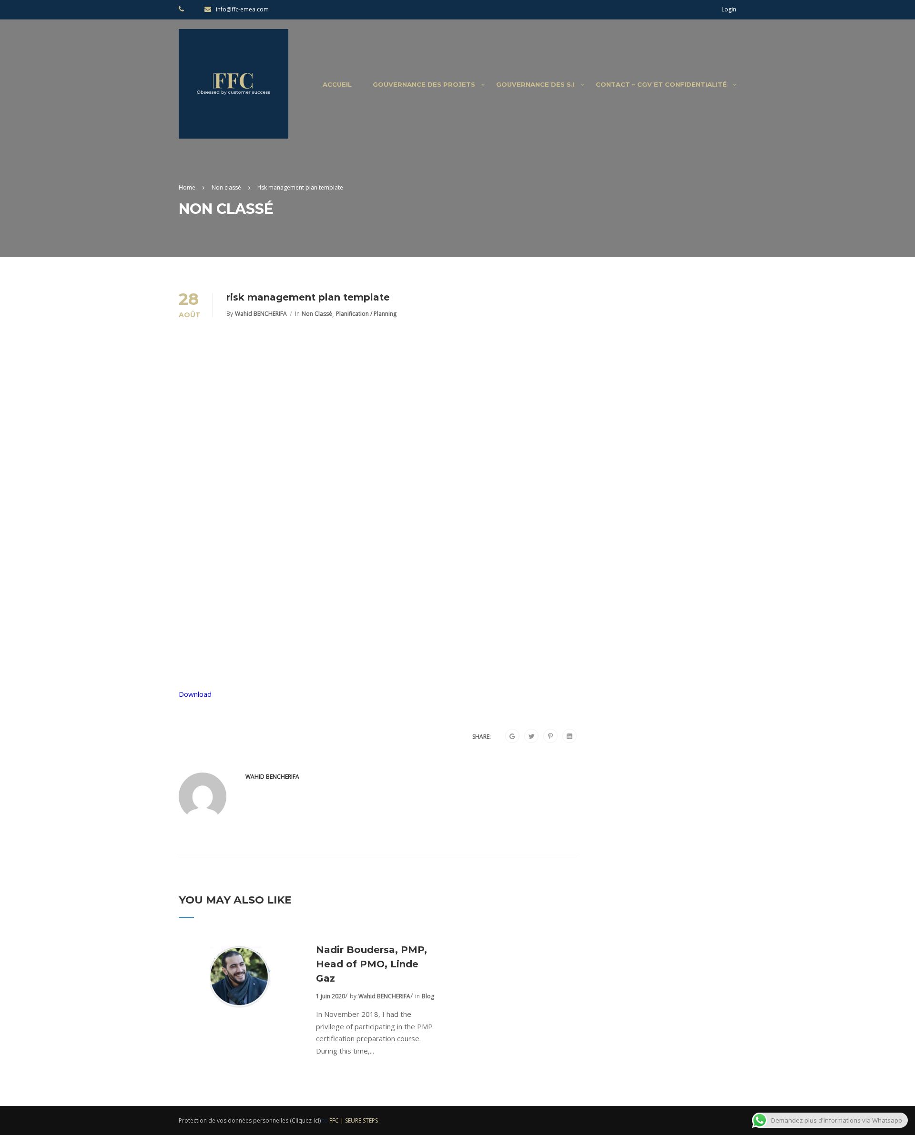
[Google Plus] (512, 736)
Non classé (317, 314)
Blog (428, 996)
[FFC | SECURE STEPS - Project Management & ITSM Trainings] (233, 88)
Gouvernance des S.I (535, 84)
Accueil (337, 84)
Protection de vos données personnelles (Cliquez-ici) (250, 1120)
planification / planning (366, 314)
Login (729, 9)
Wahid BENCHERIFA (261, 314)
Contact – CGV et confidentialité (661, 84)
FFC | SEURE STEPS (353, 1120)
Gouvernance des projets (424, 84)
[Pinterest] (550, 736)
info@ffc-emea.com (242, 9)
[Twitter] (532, 736)
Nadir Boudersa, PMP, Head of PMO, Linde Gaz (371, 964)
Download (195, 694)
